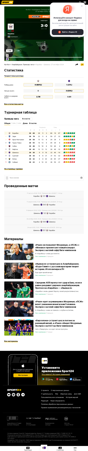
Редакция (44, 401)
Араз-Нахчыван (18, 139)
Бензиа (40, 45)
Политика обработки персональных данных (57, 404)
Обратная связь (66, 394)
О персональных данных (60, 390)
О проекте (45, 390)
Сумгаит (15, 156)
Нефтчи (15, 149)
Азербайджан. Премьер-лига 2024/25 (44, 9)
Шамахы (15, 152)
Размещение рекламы (14, 435)
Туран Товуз (16, 143)
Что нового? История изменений (56, 374)
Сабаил (15, 162)
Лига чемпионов (40, 256)
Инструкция (23, 375)
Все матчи (26, 119)
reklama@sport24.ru (28, 435)
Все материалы (11, 341)
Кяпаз (14, 159)
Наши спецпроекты (57, 401)
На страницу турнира (13, 169)
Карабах (11, 33)
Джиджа (39, 43)
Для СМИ (77, 394)
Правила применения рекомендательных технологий (60, 407)
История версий (72, 397)
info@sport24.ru (66, 435)
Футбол (28, 9)
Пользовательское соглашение (52, 397)
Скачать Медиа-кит (41, 435)
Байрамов (39, 42)
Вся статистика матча (13, 104)
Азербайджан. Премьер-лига (23, 64)
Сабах (14, 146)
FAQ (56, 394)
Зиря (14, 136)
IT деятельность (47, 394)
